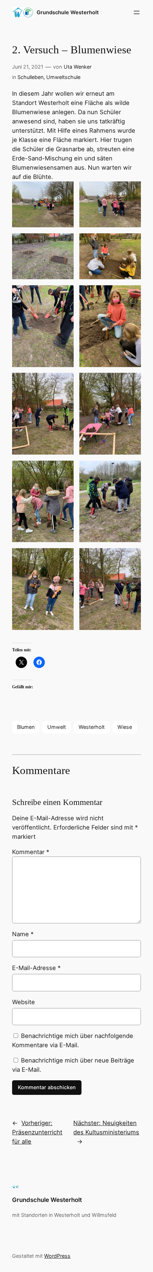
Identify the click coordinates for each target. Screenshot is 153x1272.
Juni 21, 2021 (27, 67)
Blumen (26, 727)
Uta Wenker (77, 67)
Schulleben (30, 77)
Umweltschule (63, 77)
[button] (42, 204)
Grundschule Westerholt (68, 12)
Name (22, 934)
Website (23, 1002)
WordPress (57, 1256)
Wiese (124, 727)
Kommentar (30, 851)
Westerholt (92, 727)
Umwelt (56, 727)
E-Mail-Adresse (36, 967)
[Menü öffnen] (136, 12)
